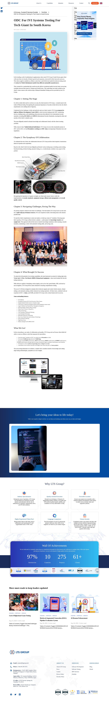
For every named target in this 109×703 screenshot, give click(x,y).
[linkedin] (1, 11)
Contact (81, 3)
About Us (38, 3)
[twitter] (1, 8)
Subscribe (94, 3)
